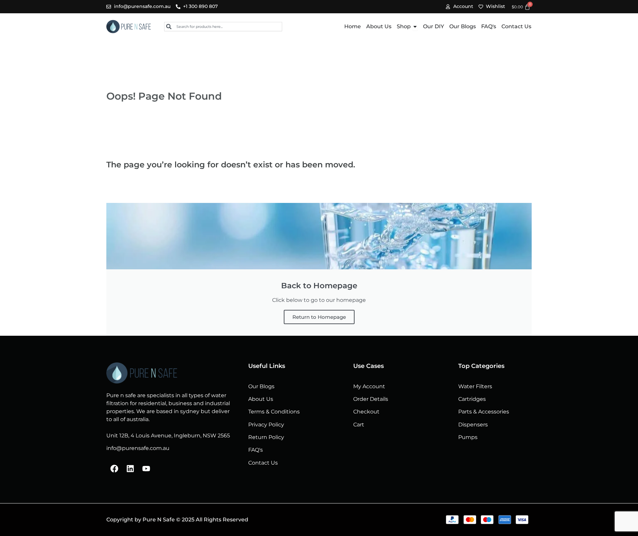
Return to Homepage (319, 317)
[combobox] (223, 26)
